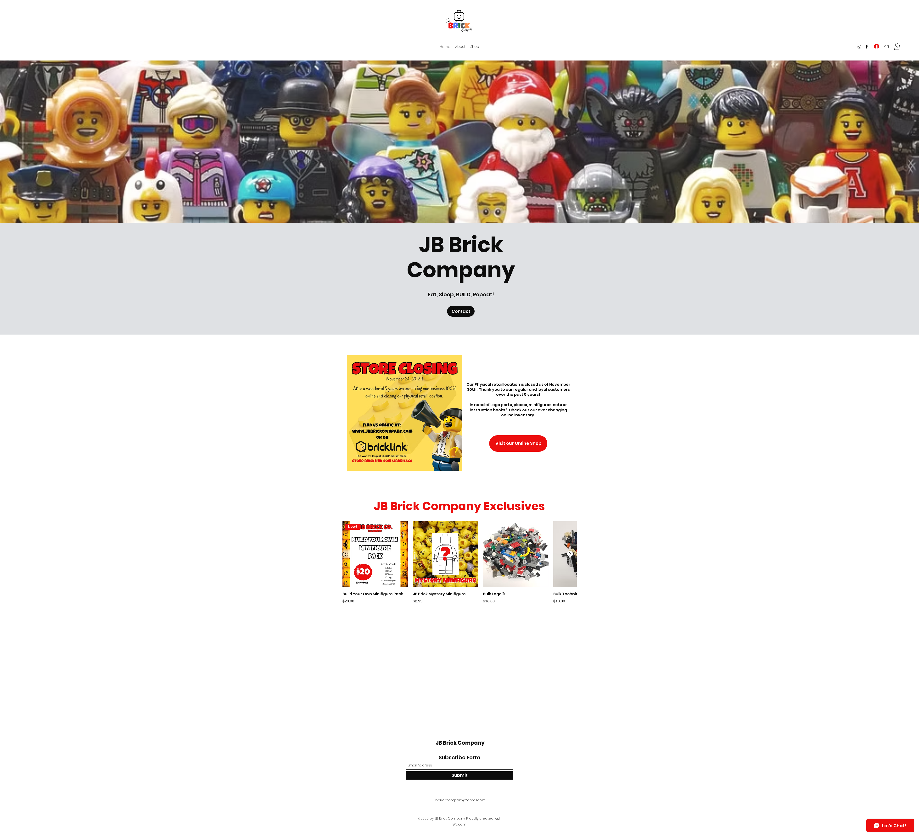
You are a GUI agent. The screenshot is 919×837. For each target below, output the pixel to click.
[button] (897, 46)
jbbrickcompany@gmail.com (460, 800)
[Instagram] (859, 46)
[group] (459, 562)
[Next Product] (570, 554)
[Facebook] (866, 46)
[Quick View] (445, 554)
